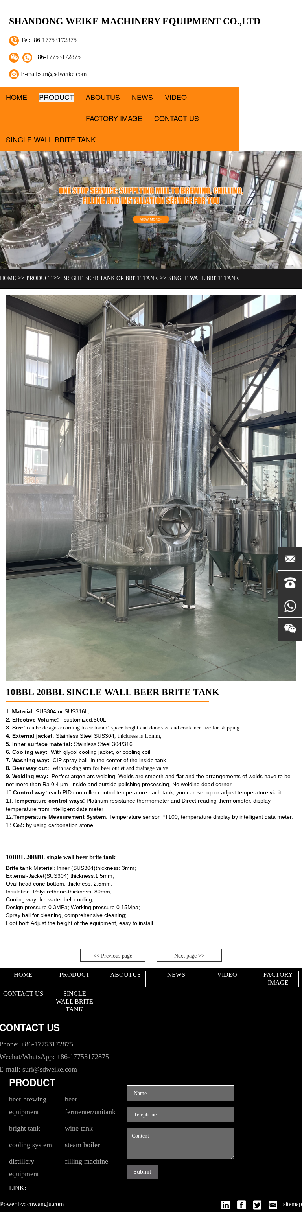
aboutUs (103, 97)
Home (16, 97)
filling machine (86, 1161)
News (142, 97)
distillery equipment (24, 1167)
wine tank (79, 1128)
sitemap (292, 1204)
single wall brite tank (51, 139)
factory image (114, 118)
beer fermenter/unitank (90, 1105)
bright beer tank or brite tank (110, 278)
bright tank (24, 1128)
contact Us (176, 118)
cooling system (30, 1145)
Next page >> (189, 956)
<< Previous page (112, 956)
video (176, 97)
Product (56, 97)
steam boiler (82, 1145)
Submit (142, 1171)
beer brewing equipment (27, 1105)
